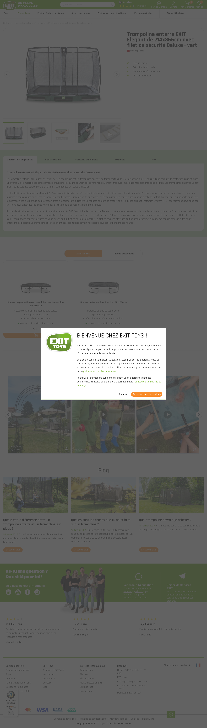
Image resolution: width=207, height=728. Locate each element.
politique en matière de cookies (99, 371)
